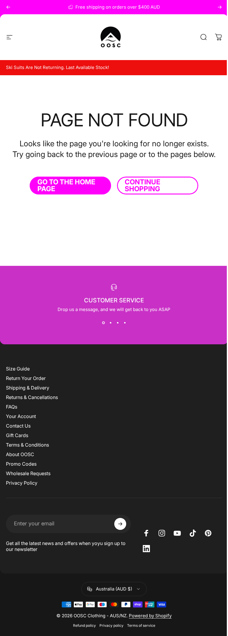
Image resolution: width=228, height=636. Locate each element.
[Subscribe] (118, 524)
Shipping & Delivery (27, 388)
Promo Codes (21, 464)
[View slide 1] (101, 322)
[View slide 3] (115, 322)
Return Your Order (26, 378)
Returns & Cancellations (32, 397)
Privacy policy (109, 625)
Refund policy (82, 625)
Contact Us (18, 426)
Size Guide (18, 369)
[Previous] (8, 7)
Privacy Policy (21, 483)
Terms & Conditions (27, 445)
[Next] (219, 7)
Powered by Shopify (148, 615)
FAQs (11, 407)
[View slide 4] (122, 322)
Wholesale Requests (28, 473)
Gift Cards (17, 435)
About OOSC (20, 454)
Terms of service (139, 625)
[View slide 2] (108, 322)
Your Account (21, 416)
